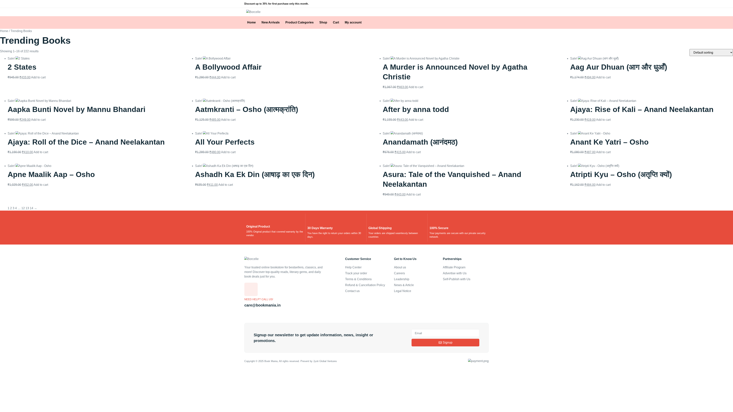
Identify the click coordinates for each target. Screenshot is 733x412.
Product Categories (299, 22)
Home (251, 22)
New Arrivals (271, 22)
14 (31, 208)
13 (27, 208)
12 (23, 208)
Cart (336, 22)
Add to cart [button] (38, 77)
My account (353, 22)
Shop (323, 22)
